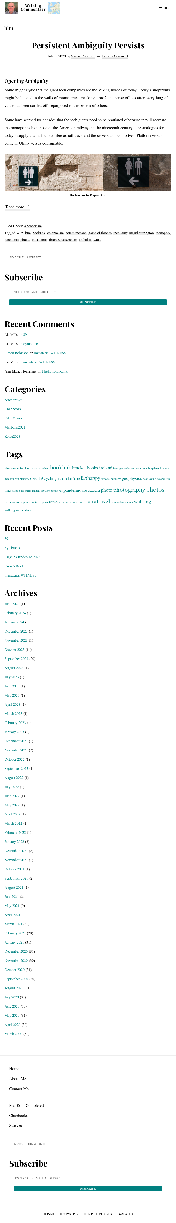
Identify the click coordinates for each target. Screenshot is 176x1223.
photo (106, 489)
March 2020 (13, 1033)
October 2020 (15, 969)
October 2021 (15, 868)
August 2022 (14, 777)
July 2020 (12, 997)
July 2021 (12, 896)
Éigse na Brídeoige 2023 (22, 556)
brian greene (119, 468)
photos (25, 239)
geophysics (132, 478)
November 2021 (16, 859)
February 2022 (15, 832)
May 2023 (12, 695)
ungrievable (117, 502)
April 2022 (12, 814)
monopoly (163, 232)
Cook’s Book (14, 565)
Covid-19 (35, 478)
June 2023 (12, 686)
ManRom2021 (15, 427)
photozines (13, 501)
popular (44, 502)
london (36, 490)
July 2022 (12, 786)
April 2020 (12, 1024)
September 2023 (16, 658)
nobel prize (57, 490)
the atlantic (39, 239)
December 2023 (16, 631)
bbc (22, 468)
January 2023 (14, 731)
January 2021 (14, 942)
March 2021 (13, 923)
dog (59, 478)
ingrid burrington (141, 232)
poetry (34, 502)
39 (25, 334)
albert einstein (12, 468)
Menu (167, 8)
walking (142, 501)
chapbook (154, 468)
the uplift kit (87, 501)
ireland (161, 478)
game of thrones (100, 232)
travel (103, 501)
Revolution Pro (85, 1214)
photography (129, 489)
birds (29, 468)
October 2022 (15, 759)
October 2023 (15, 649)
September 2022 (16, 768)
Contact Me (19, 1088)
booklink (39, 232)
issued (16, 490)
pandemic (12, 239)
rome (53, 501)
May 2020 (12, 1015)
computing (21, 478)
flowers (105, 478)
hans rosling (149, 478)
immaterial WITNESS (50, 352)
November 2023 (16, 640)
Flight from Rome (55, 371)
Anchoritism (33, 225)
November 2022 (16, 750)
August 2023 (14, 667)
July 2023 (12, 676)
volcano (128, 502)
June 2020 (12, 1006)
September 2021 (16, 878)
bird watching (41, 468)
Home (14, 1068)
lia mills (26, 490)
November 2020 (16, 960)
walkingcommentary (18, 510)
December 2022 (16, 740)
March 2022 (13, 823)
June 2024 (12, 603)
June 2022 (12, 795)
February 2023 (15, 722)
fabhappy (90, 477)
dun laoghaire (71, 478)
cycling (50, 478)
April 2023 (12, 704)
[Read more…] (17, 207)
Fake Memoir (14, 418)
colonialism (55, 232)
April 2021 (12, 914)
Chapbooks (13, 408)
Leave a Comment (115, 56)
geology (115, 478)
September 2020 (16, 978)
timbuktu (85, 239)
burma (131, 468)
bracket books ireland (92, 467)
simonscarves (67, 501)
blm (28, 232)
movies (45, 490)
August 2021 (14, 887)
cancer (140, 468)
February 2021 (15, 933)
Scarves (15, 1125)
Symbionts (30, 343)
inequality (120, 232)
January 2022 (14, 841)
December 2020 (16, 951)
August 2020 (14, 987)
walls (97, 239)
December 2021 (16, 850)
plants (26, 502)
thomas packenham (63, 239)
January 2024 (14, 622)
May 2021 (12, 905)
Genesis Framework (118, 1214)
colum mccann (76, 232)
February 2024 (15, 612)
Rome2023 (12, 436)
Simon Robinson (17, 352)
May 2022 (12, 804)
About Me (17, 1078)
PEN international (91, 490)
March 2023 (13, 713)
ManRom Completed (26, 1105)
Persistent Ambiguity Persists (88, 45)
